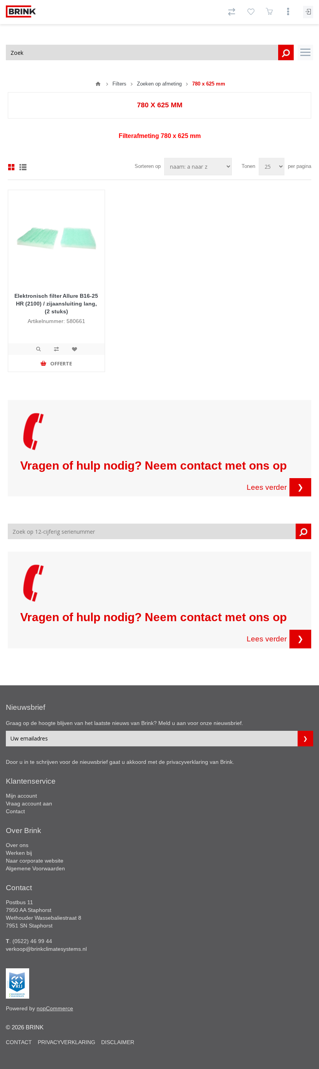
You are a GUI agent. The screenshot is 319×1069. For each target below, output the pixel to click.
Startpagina (98, 84)
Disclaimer (117, 1042)
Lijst (22, 167)
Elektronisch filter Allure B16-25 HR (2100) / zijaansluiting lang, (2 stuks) (56, 303)
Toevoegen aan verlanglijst (74, 349)
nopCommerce (55, 1008)
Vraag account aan (29, 803)
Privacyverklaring (66, 1042)
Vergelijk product (56, 349)
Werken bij (19, 853)
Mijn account (21, 796)
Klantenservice (31, 781)
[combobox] (150, 52)
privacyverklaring (187, 762)
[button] (305, 52)
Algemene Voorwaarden (35, 868)
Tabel (11, 167)
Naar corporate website (34, 861)
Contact (15, 811)
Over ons (17, 845)
